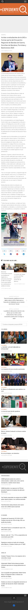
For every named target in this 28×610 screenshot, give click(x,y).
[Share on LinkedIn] (23, 252)
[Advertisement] (14, 24)
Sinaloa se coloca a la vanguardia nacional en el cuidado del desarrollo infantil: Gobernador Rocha (14, 583)
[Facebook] (14, 605)
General (3, 34)
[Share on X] (4, 252)
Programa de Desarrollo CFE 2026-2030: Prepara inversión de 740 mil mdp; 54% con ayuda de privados (13, 520)
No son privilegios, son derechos (10, 453)
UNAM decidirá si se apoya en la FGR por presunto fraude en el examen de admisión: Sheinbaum (13, 490)
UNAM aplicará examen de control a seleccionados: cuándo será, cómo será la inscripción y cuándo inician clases (12, 480)
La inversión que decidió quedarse (10, 411)
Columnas (4, 345)
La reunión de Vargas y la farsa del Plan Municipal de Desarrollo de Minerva (19, 278)
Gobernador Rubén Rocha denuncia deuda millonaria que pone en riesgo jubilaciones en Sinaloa (13, 565)
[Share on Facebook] (11, 252)
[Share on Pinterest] (17, 252)
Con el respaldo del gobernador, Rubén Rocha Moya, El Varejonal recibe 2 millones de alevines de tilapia (13, 574)
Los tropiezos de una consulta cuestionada (13, 369)
